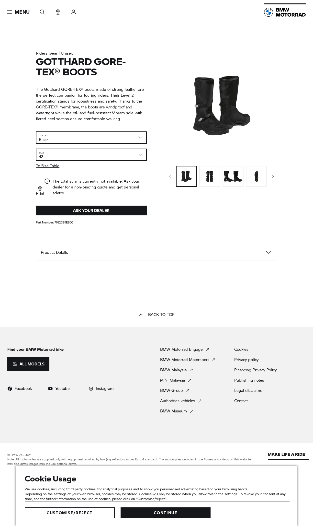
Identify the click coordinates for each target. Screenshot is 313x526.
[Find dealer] (58, 10)
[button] (18, 12)
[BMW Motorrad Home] (285, 12)
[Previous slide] (170, 176)
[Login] (74, 10)
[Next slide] (273, 176)
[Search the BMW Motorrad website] (42, 10)
